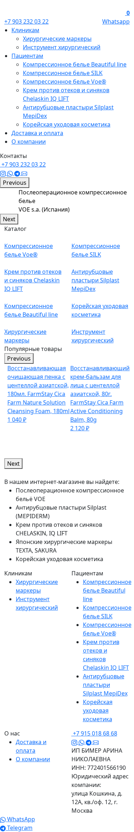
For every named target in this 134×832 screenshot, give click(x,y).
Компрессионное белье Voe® (64, 81)
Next (9, 219)
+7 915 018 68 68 (94, 733)
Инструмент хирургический (61, 47)
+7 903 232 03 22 (26, 21)
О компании (28, 141)
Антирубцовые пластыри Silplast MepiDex (105, 684)
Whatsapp (116, 21)
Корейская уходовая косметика (66, 124)
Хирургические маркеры (57, 39)
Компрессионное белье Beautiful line (74, 64)
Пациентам (27, 56)
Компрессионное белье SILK (63, 73)
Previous (14, 183)
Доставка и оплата (37, 133)
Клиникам (25, 30)
